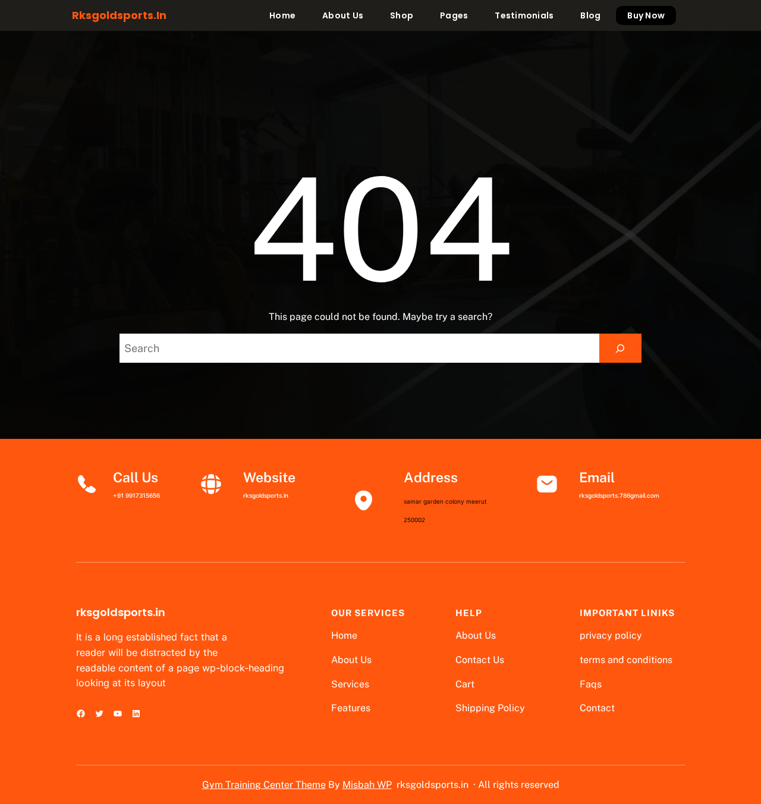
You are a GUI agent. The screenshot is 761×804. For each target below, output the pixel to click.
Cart (464, 684)
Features (350, 708)
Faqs (591, 684)
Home (344, 635)
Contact (597, 708)
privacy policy (611, 635)
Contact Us (479, 659)
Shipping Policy (490, 708)
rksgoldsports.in (119, 15)
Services (350, 684)
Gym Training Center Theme (264, 784)
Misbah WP (367, 784)
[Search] (620, 348)
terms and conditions (626, 659)
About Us (351, 659)
